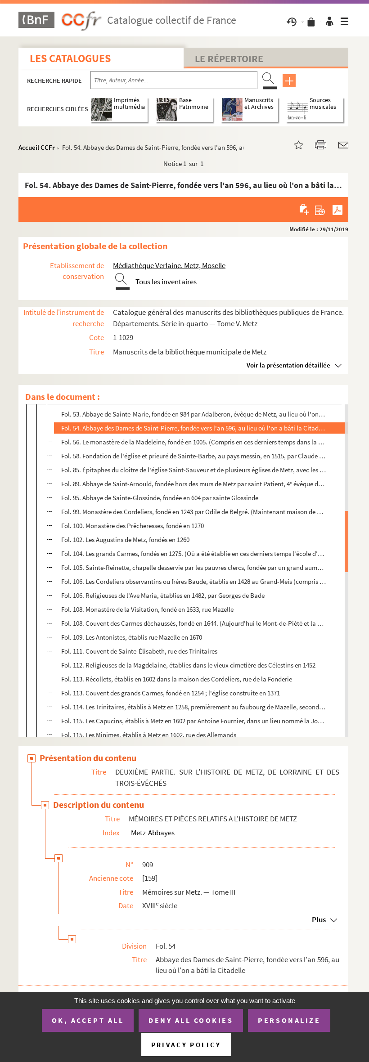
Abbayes (161, 833)
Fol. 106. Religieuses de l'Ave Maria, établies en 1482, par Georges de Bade (163, 595)
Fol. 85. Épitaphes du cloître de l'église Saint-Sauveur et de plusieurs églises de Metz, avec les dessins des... (193, 470)
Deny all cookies (190, 1020)
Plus (319, 919)
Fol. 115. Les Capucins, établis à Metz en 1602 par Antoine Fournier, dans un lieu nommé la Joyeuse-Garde (193, 721)
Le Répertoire (229, 58)
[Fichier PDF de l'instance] (337, 209)
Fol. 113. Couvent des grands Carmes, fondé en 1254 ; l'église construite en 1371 (170, 693)
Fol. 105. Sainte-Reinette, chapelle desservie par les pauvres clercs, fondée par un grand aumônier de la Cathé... (193, 567)
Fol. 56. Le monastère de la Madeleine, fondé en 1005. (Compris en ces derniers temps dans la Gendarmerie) (193, 442)
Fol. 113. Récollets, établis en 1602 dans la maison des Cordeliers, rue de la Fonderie (176, 679)
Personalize (289, 1020)
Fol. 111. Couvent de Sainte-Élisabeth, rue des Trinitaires (139, 651)
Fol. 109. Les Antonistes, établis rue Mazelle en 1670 (131, 637)
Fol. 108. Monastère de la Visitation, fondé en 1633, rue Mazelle (147, 609)
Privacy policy (186, 1044)
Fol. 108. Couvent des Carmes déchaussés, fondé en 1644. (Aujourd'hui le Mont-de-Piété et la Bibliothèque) (193, 623)
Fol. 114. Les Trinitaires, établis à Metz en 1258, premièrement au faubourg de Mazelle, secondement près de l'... (193, 707)
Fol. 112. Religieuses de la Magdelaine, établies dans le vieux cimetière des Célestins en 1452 (188, 665)
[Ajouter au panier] (305, 209)
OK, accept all (88, 1020)
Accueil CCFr (36, 147)
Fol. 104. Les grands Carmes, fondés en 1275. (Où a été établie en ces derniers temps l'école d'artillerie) (193, 553)
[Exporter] (320, 209)
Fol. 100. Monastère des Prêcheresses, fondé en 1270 (132, 525)
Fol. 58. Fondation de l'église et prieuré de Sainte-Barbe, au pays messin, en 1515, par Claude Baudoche (193, 456)
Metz (138, 833)
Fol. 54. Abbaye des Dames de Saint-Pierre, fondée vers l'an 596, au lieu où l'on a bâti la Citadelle (193, 428)
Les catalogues (70, 58)
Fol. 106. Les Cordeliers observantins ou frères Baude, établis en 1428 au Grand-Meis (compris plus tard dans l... (193, 581)
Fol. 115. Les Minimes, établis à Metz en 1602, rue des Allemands (148, 734)
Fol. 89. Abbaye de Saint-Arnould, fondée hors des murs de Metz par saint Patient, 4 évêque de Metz (193, 483)
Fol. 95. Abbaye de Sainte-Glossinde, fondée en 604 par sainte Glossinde (159, 497)
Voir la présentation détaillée (288, 365)
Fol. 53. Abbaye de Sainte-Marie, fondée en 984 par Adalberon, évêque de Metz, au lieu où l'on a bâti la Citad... (193, 414)
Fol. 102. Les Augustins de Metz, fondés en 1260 (125, 539)
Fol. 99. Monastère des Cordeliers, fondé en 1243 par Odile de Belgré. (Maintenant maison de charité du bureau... (193, 511)
